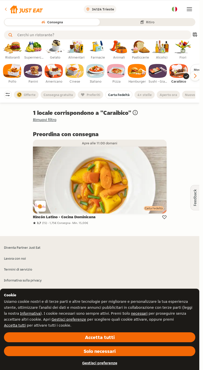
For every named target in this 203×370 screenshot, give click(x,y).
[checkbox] (12, 74)
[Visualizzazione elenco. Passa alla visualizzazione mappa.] (195, 35)
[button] (23, 9)
